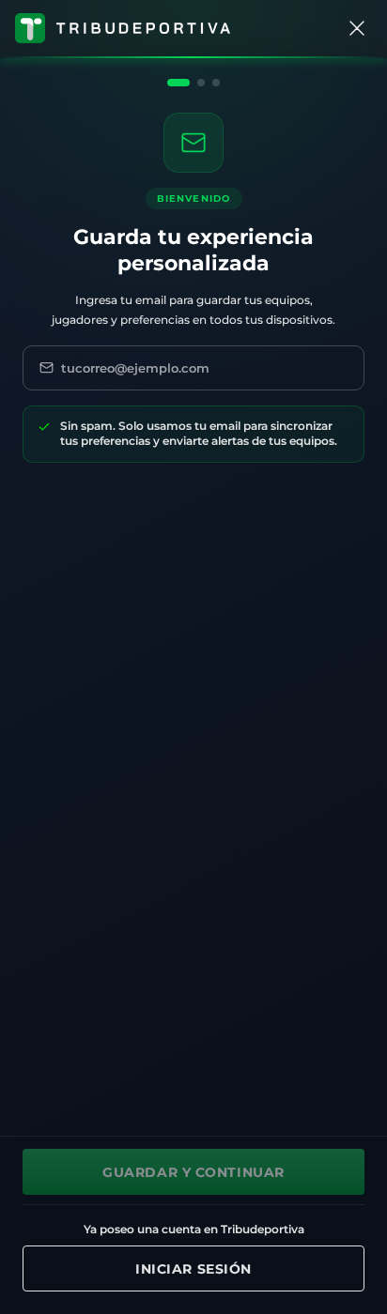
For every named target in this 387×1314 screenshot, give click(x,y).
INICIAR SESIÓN (193, 1269)
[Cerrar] (357, 28)
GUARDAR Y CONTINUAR (193, 1172)
